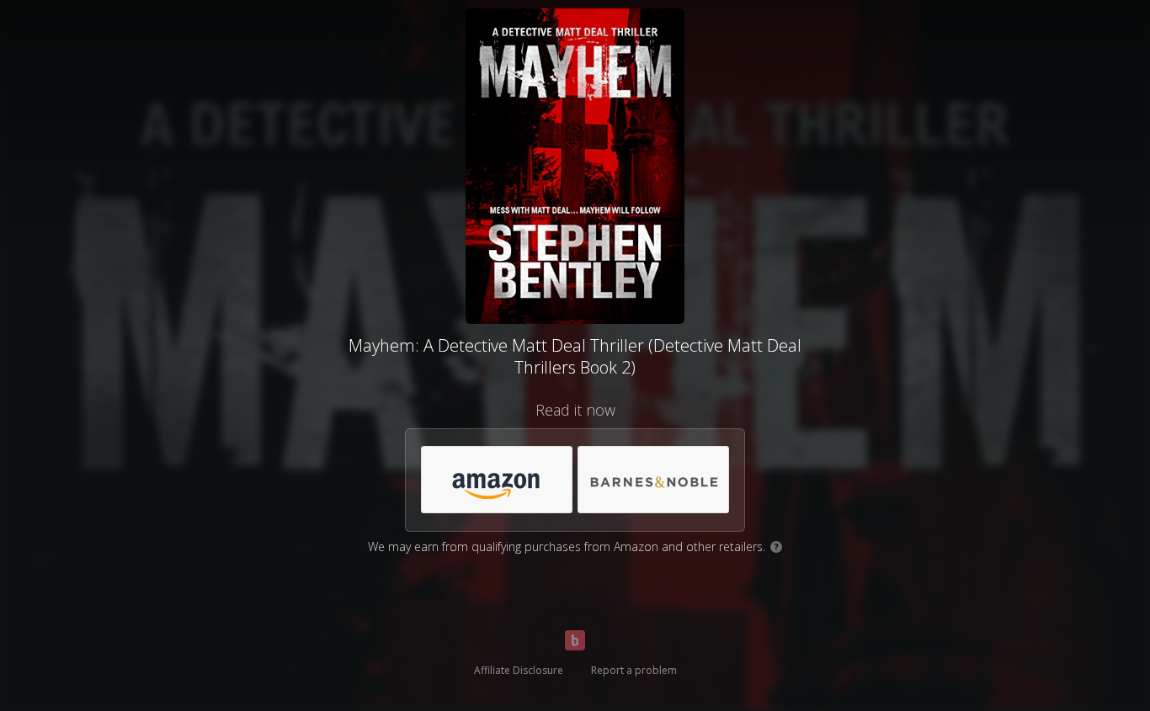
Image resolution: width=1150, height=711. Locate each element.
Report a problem (634, 670)
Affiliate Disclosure (518, 670)
